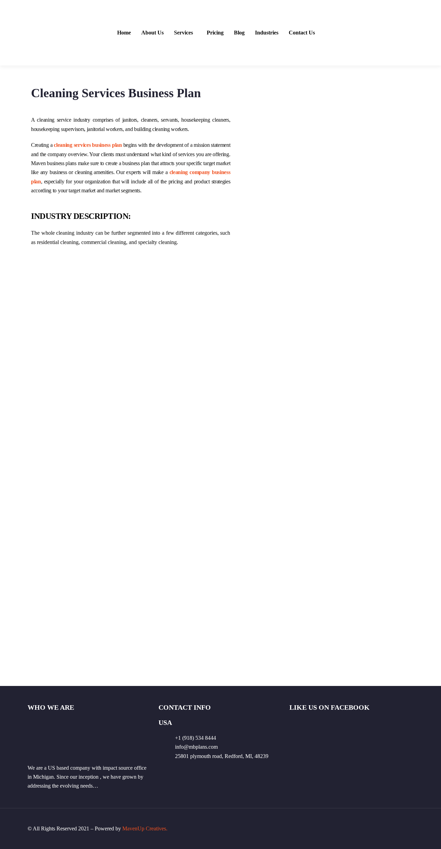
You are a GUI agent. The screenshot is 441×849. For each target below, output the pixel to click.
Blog (239, 33)
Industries (266, 33)
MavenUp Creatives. (144, 828)
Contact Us (302, 33)
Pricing (215, 33)
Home (124, 33)
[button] (185, 33)
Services (183, 33)
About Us (152, 33)
